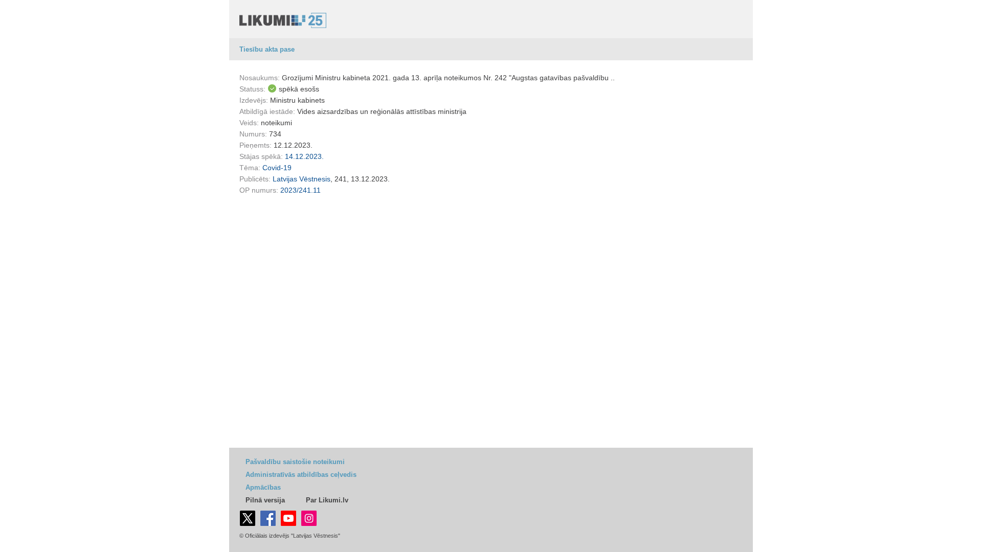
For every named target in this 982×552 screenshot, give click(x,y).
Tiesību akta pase (267, 49)
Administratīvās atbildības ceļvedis (301, 474)
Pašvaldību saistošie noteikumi (295, 462)
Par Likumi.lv (327, 500)
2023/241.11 (300, 190)
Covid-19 (277, 168)
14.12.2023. (304, 156)
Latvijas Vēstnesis (301, 179)
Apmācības (263, 487)
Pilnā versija (265, 500)
